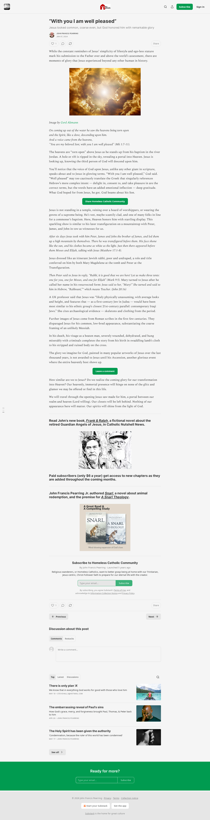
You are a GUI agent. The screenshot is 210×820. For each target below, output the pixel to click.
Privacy (107, 798)
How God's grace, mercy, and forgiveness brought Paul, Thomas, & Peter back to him (90, 713)
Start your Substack (96, 805)
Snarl (109, 493)
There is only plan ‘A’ (63, 686)
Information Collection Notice (104, 593)
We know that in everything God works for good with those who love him (88, 689)
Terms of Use (120, 590)
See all (55, 752)
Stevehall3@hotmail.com (70, 694)
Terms (116, 798)
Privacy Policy (128, 593)
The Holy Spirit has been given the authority (80, 731)
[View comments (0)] (63, 44)
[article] (105, 692)
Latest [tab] (60, 677)
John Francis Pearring (67, 33)
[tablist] (62, 639)
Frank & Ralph (97, 421)
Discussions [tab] (72, 677)
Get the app (120, 805)
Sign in (200, 6)
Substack (89, 813)
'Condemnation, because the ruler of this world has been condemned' (86, 735)
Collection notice (129, 798)
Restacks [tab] (69, 638)
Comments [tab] (56, 638)
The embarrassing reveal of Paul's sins (76, 707)
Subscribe (184, 6)
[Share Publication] (172, 7)
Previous (61, 616)
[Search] (165, 7)
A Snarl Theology (115, 497)
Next (151, 616)
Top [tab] (52, 677)
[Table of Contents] (3, 410)
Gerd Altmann (69, 122)
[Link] (44, 422)
